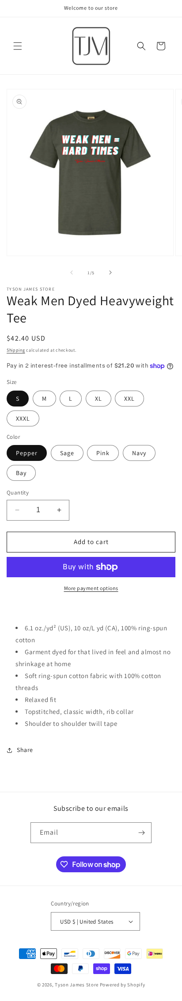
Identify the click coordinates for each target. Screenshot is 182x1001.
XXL (129, 399)
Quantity (18, 492)
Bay (21, 473)
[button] (17, 46)
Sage (67, 453)
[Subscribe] (141, 832)
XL (98, 399)
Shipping (16, 350)
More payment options (91, 588)
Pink (103, 453)
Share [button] (25, 750)
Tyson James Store (77, 985)
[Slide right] (110, 272)
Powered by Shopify (122, 985)
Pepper (27, 453)
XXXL (23, 418)
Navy (139, 453)
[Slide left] (71, 272)
